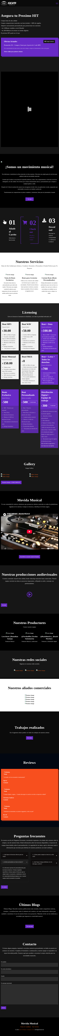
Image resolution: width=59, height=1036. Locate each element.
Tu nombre (3, 962)
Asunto (2, 976)
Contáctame (33, 402)
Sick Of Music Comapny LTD (26, 1029)
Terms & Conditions (25, 1026)
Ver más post (29, 926)
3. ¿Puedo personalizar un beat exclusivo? (13, 862)
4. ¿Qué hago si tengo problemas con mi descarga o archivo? (42, 863)
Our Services (35, 1026)
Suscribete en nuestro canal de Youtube (29, 556)
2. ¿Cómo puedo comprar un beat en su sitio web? (43, 855)
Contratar (53, 405)
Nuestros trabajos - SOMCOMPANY (11, 482)
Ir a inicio (4, 887)
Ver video (29, 738)
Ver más (29, 199)
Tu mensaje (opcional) (6, 983)
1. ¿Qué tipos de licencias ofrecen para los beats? (13, 855)
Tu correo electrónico (6, 969)
